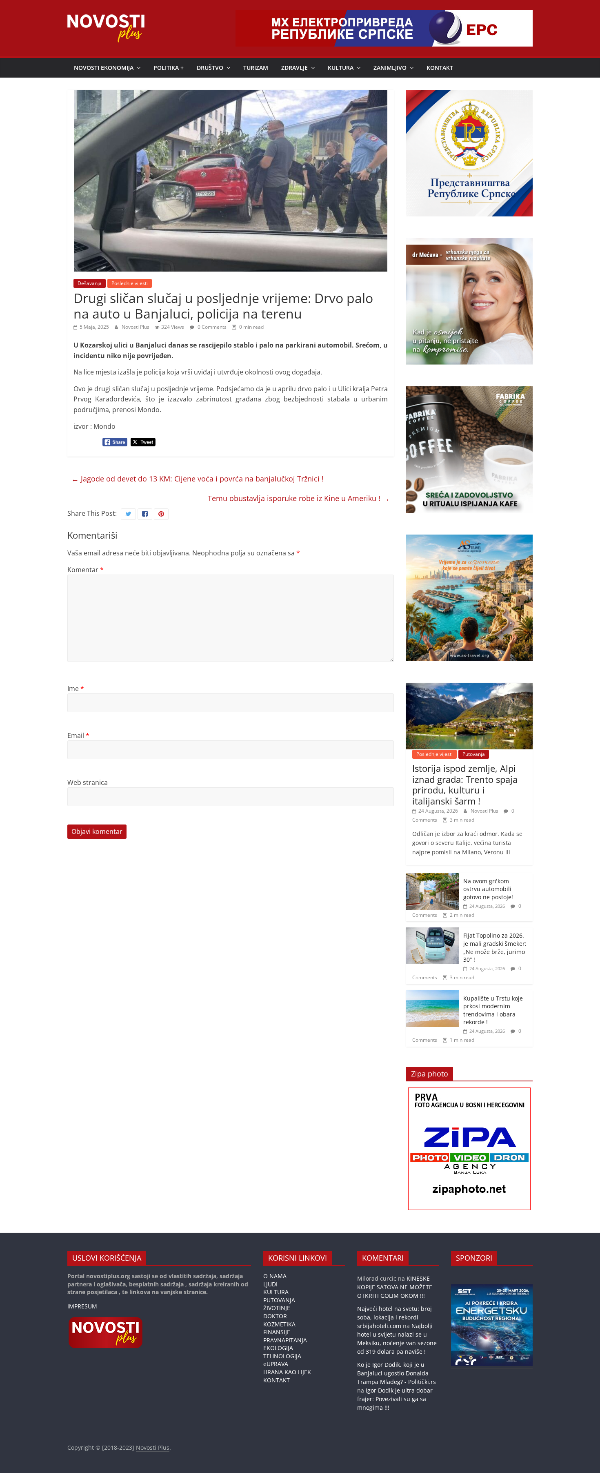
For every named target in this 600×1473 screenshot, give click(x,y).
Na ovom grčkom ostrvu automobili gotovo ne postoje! (488, 889)
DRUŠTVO (210, 67)
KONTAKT (440, 67)
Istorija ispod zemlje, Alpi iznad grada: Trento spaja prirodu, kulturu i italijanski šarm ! (465, 784)
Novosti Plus (136, 326)
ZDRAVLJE (294, 67)
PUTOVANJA (279, 1300)
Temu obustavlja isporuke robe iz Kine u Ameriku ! (299, 498)
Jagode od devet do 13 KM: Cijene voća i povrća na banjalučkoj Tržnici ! (197, 479)
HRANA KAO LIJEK (287, 1372)
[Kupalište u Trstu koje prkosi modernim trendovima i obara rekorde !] (432, 994)
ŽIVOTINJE (276, 1308)
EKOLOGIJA (278, 1348)
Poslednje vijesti (129, 283)
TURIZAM (255, 67)
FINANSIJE (276, 1332)
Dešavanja (90, 283)
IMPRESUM (82, 1306)
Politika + (168, 67)
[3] (473, 1361)
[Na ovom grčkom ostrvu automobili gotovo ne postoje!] (432, 877)
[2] (466, 1361)
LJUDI (270, 1284)
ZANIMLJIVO (390, 67)
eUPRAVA (275, 1364)
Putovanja (473, 754)
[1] (458, 1361)
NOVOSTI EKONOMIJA (103, 67)
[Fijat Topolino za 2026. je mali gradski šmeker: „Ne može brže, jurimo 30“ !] (432, 932)
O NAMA (275, 1276)
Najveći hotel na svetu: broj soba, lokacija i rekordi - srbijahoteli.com (394, 1317)
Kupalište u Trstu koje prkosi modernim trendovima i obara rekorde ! (493, 1010)
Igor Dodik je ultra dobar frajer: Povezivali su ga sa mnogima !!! (395, 1398)
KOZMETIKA (279, 1324)
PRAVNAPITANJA (285, 1340)
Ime (75, 688)
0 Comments (211, 326)
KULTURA (340, 67)
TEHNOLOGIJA (282, 1356)
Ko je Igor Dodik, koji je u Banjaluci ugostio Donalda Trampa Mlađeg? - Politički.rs (396, 1373)
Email (78, 735)
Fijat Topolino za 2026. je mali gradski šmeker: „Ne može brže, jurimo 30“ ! (495, 947)
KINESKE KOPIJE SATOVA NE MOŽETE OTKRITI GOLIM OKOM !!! (394, 1287)
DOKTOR (275, 1316)
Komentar (85, 569)
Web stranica (87, 782)
